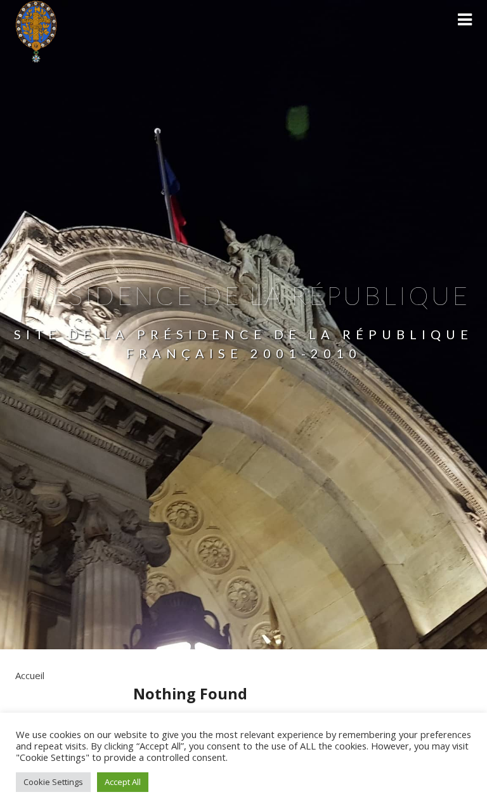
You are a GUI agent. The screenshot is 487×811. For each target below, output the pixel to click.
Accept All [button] (123, 782)
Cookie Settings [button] (53, 782)
